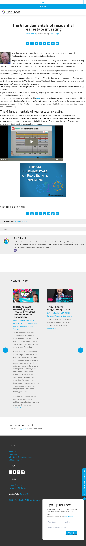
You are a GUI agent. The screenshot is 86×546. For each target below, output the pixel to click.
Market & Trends (26, 326)
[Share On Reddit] (44, 43)
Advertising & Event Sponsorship (22, 457)
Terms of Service (15, 485)
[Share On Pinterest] (36, 43)
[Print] (57, 43)
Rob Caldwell (31, 33)
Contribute (13, 454)
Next (79, 350)
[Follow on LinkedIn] (10, 472)
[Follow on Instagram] (23, 472)
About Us (12, 451)
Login (42, 2)
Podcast (16, 329)
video (38, 98)
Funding (24, 323)
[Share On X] (32, 43)
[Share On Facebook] (27, 43)
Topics (57, 33)
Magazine (58, 316)
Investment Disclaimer (17, 488)
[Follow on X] (18, 472)
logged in (22, 429)
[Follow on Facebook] (14, 472)
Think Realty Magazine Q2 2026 (58, 308)
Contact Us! (24, 494)
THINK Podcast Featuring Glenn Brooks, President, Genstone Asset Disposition (24, 312)
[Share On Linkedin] (40, 43)
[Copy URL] (53, 43)
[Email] (15, 250)
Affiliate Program (15, 460)
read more (17, 407)
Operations (67, 316)
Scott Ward (29, 320)
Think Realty (20, 320)
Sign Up (43, 7)
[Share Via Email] (48, 43)
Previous (7, 350)
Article (51, 33)
